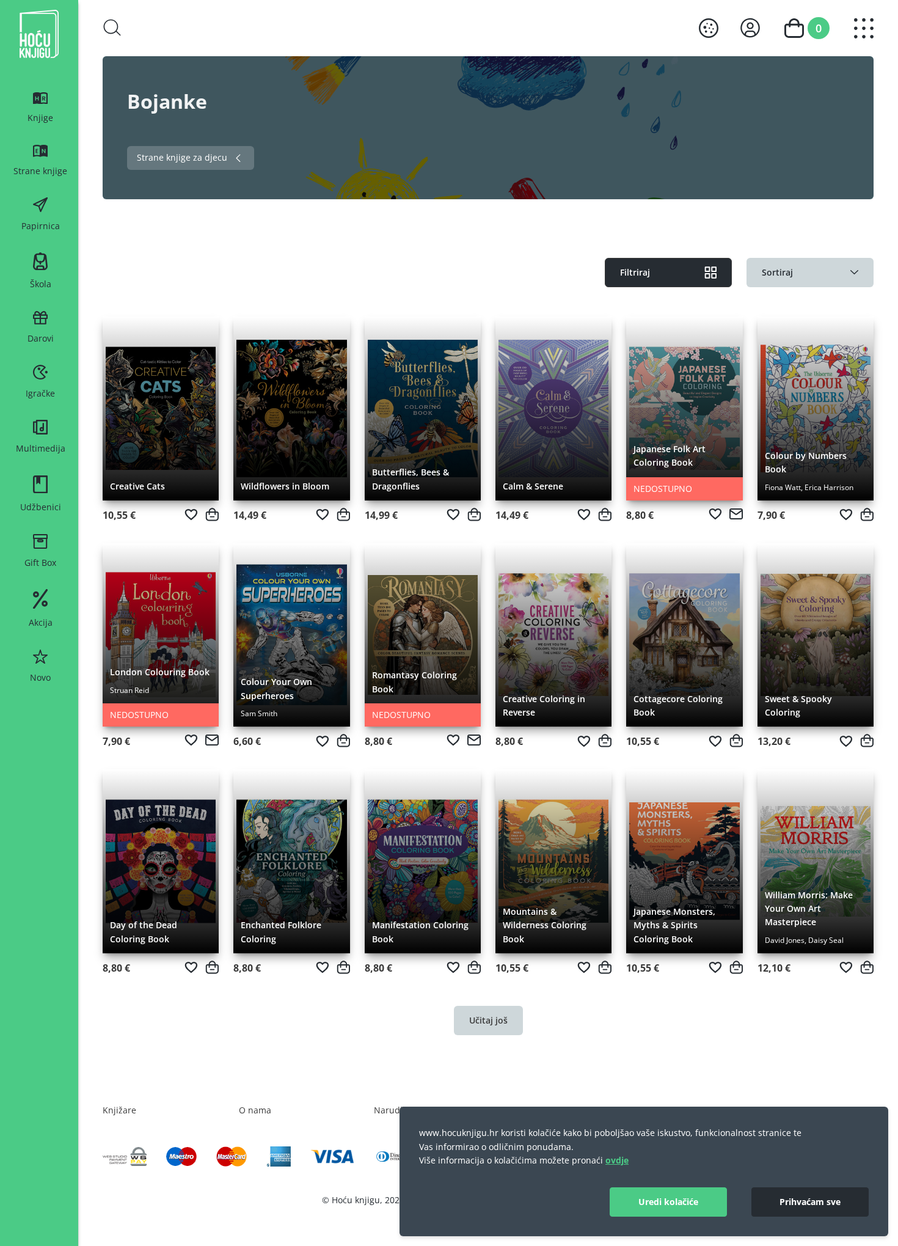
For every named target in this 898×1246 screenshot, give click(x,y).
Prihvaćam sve (810, 1202)
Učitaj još (488, 1020)
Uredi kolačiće (668, 1202)
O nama (255, 1110)
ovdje (617, 1160)
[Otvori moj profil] (750, 27)
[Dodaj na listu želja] (191, 514)
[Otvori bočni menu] (864, 28)
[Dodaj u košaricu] (212, 514)
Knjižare (119, 1110)
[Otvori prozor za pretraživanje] (112, 27)
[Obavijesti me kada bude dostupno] (736, 514)
